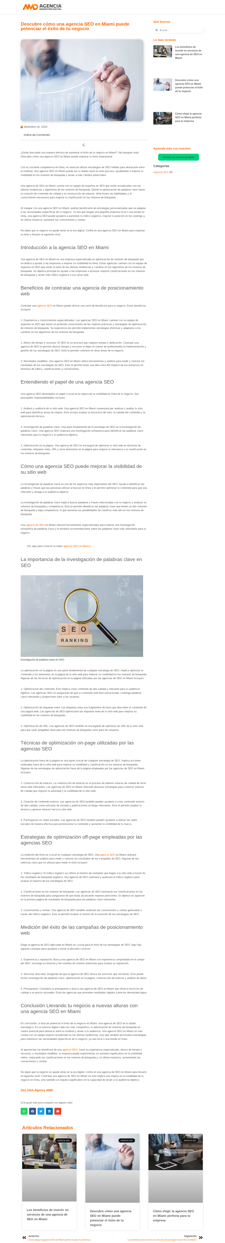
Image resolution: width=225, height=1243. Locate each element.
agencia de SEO (35, 525)
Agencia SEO (160, 172)
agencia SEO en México (77, 546)
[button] (24, 1111)
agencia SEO (44, 305)
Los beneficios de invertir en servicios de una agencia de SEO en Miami (48, 1214)
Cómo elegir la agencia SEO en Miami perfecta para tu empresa (188, 117)
